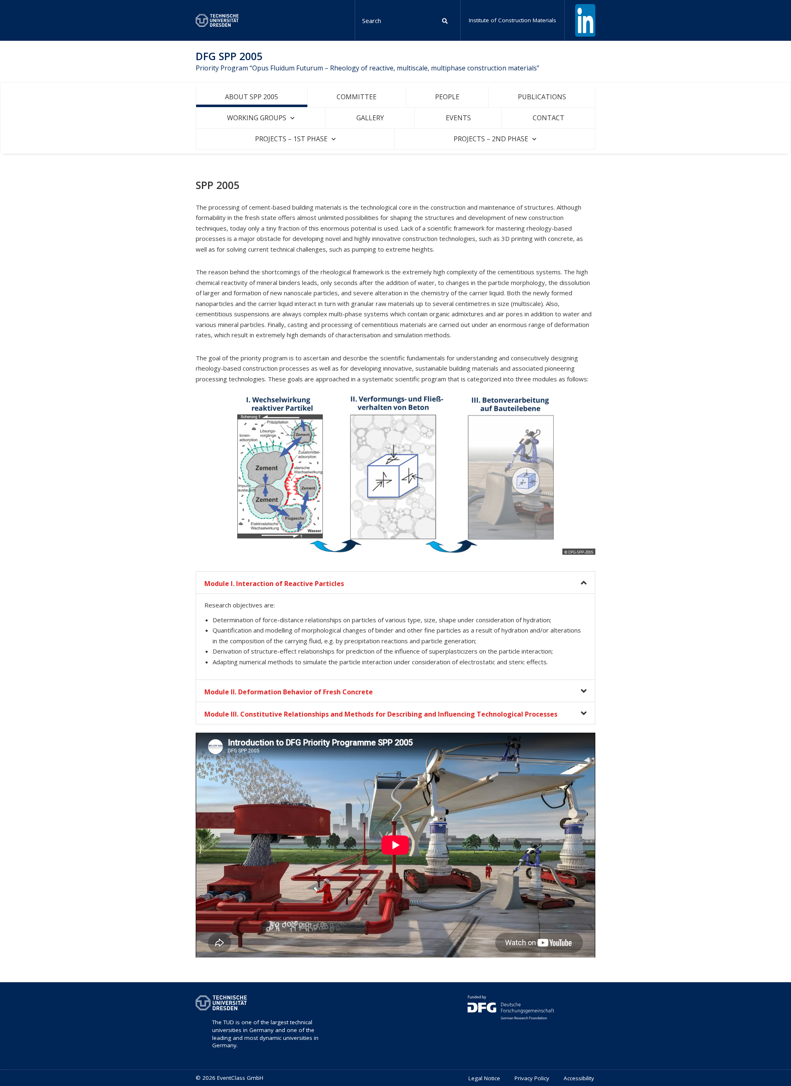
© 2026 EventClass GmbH (229, 1077)
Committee (357, 96)
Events (458, 117)
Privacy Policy (532, 1078)
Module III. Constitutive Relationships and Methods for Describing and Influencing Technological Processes (380, 714)
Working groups (256, 117)
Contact (548, 117)
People (447, 96)
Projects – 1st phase (291, 138)
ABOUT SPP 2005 (251, 96)
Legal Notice (484, 1078)
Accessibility (579, 1078)
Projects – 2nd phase (491, 138)
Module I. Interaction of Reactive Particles (274, 583)
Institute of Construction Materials (512, 20)
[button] (395, 582)
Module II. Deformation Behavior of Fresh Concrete (288, 691)
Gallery (370, 117)
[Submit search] (445, 20)
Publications (542, 96)
